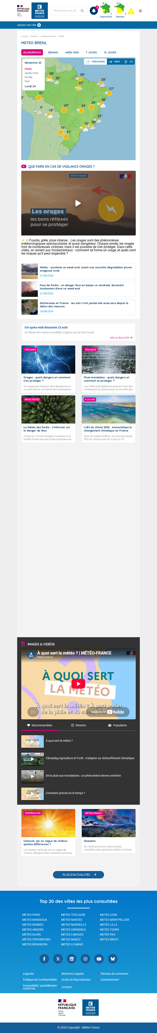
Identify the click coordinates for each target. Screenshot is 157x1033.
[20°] (91, 126)
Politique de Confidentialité (40, 979)
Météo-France (91, 1027)
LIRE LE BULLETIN (119, 337)
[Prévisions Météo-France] (39, 10)
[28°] (80, 79)
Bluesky (113, 959)
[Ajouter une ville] (39, 25)
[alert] (131, 11)
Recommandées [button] (42, 725)
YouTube (99, 959)
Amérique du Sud (48, 36)
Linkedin (71, 959)
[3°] (38, 112)
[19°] (49, 114)
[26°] (49, 78)
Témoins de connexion (114, 973)
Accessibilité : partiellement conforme (40, 987)
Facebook (44, 959)
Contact (67, 987)
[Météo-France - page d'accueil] (90, 1007)
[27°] (79, 87)
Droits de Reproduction (76, 979)
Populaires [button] (120, 725)
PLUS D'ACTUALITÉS (76, 875)
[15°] (60, 132)
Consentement (109, 979)
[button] (140, 11)
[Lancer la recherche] (82, 10)
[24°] (81, 110)
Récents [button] (81, 725)
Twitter (58, 959)
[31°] (39, 97)
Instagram (85, 959)
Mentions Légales (73, 973)
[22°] (97, 120)
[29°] (101, 84)
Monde (34, 36)
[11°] (66, 136)
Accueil (24, 36)
